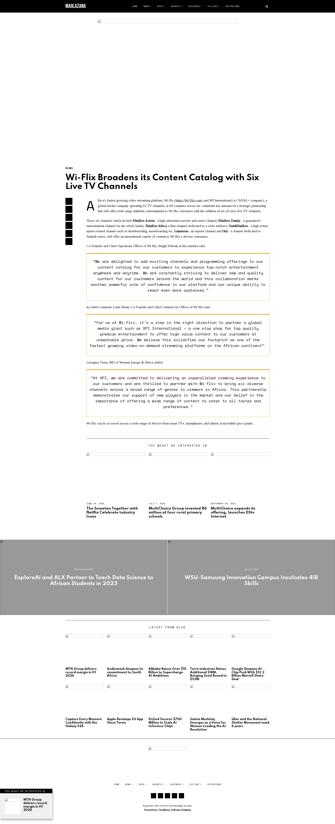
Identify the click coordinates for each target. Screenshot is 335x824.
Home (135, 6)
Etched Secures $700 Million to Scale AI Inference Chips (165, 723)
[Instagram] (252, 6)
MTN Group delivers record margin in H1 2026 (35, 805)
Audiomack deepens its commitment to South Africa (125, 672)
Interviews (232, 6)
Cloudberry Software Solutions (174, 809)
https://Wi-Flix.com (189, 200)
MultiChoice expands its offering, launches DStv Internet (233, 513)
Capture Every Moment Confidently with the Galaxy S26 (83, 723)
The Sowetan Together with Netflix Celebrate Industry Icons (112, 513)
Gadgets (175, 6)
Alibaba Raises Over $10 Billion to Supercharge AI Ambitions (167, 672)
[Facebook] (244, 6)
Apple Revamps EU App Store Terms (125, 721)
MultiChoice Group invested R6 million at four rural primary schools (178, 513)
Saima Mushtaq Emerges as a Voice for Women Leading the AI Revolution (208, 724)
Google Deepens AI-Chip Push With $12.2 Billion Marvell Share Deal (248, 674)
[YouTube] (257, 6)
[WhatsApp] (261, 6)
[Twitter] (248, 6)
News (146, 6)
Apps (160, 6)
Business (194, 6)
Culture (212, 6)
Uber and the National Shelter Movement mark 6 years (251, 723)
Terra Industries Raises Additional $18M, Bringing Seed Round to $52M (208, 674)
